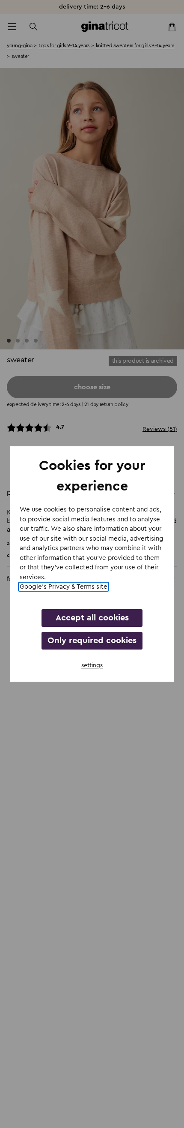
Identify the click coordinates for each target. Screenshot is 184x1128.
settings (92, 665)
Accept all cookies (92, 618)
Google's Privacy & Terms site (63, 587)
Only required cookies (92, 640)
